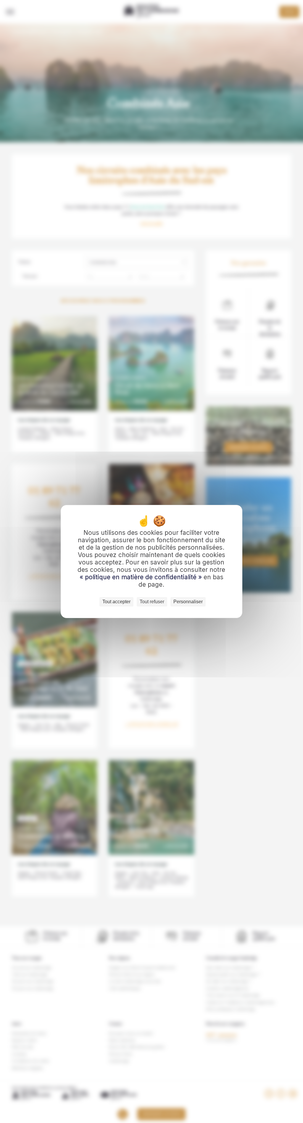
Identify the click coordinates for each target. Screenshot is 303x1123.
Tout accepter (116, 601)
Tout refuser (152, 601)
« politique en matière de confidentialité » (142, 577)
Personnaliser (188, 601)
